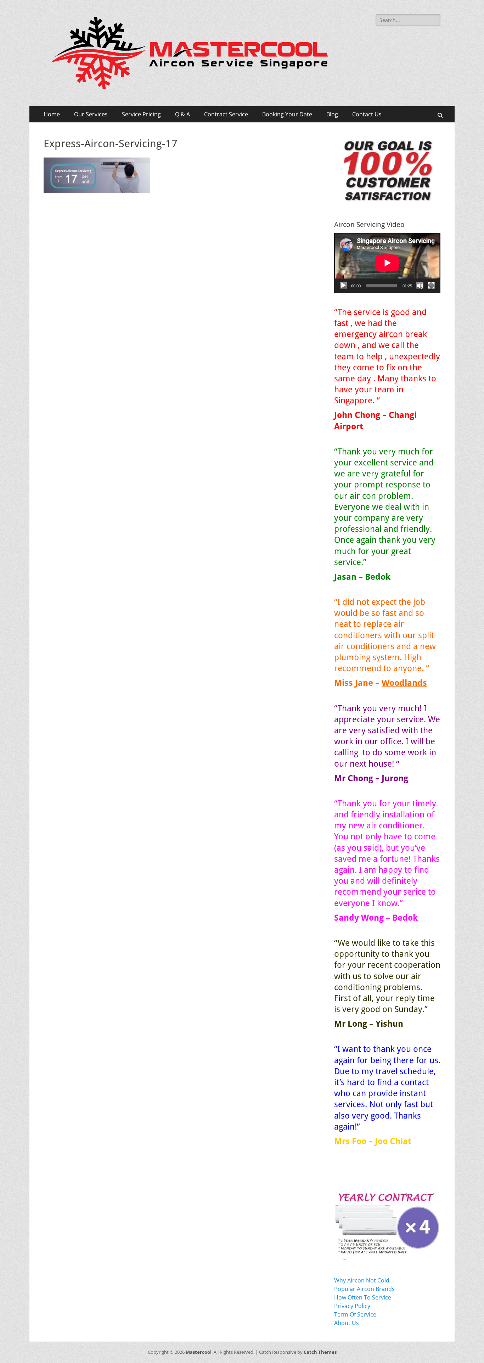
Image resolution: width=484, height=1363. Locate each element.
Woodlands (404, 683)
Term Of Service (355, 1314)
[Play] (343, 285)
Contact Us (367, 114)
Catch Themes (320, 1352)
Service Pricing (141, 114)
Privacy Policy (352, 1306)
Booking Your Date (287, 114)
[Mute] (419, 285)
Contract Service (226, 114)
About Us (346, 1323)
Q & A (182, 114)
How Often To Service (362, 1297)
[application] (387, 263)
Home (52, 114)
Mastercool (199, 1352)
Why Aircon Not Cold (361, 1280)
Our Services (91, 114)
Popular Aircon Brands (364, 1289)
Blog (332, 114)
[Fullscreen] (431, 285)
